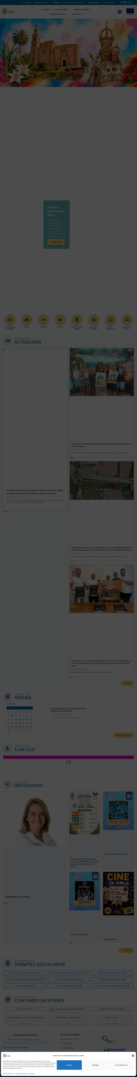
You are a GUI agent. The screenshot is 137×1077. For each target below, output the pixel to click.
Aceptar (69, 1065)
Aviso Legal (31, 1073)
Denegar (95, 1065)
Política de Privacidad (21, 1073)
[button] (133, 1056)
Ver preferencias (121, 1065)
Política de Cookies (8, 1073)
